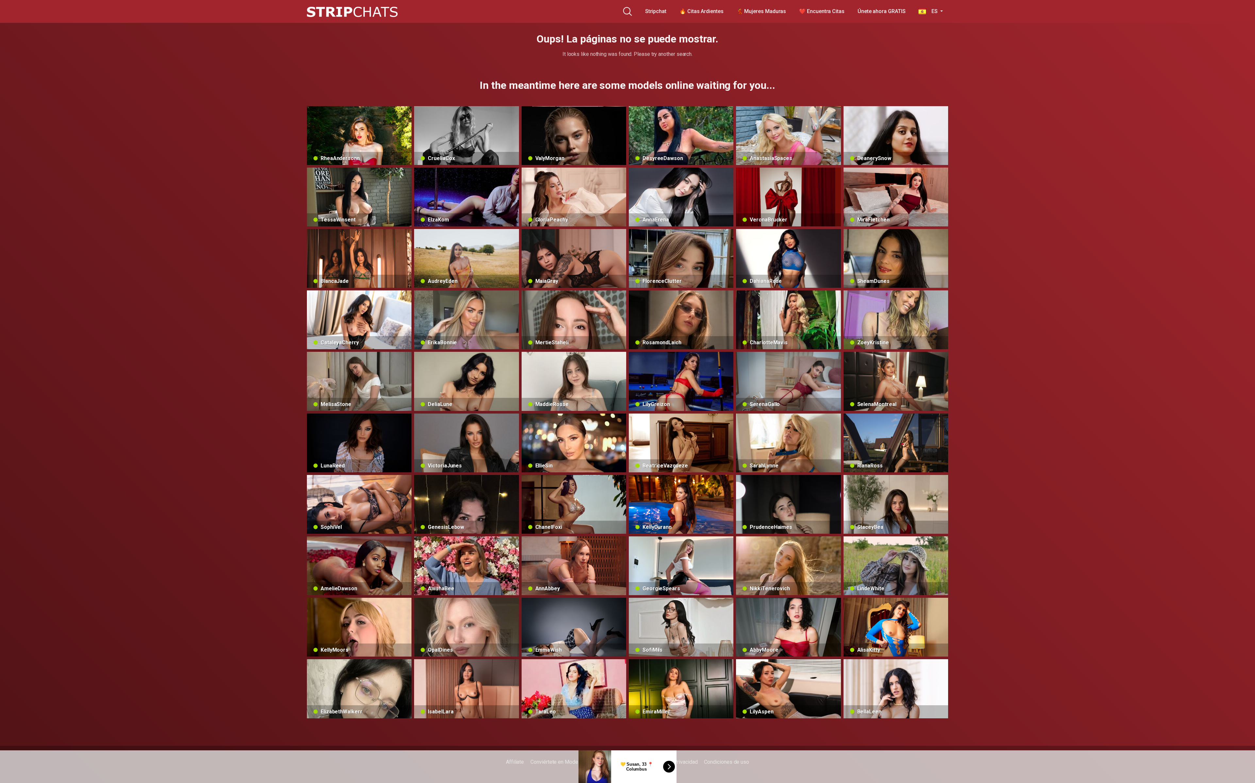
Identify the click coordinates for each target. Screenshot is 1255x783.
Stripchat (655, 11)
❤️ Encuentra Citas (822, 11)
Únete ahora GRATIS (882, 11)
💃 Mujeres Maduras (761, 11)
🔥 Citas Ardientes (701, 11)
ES (932, 11)
